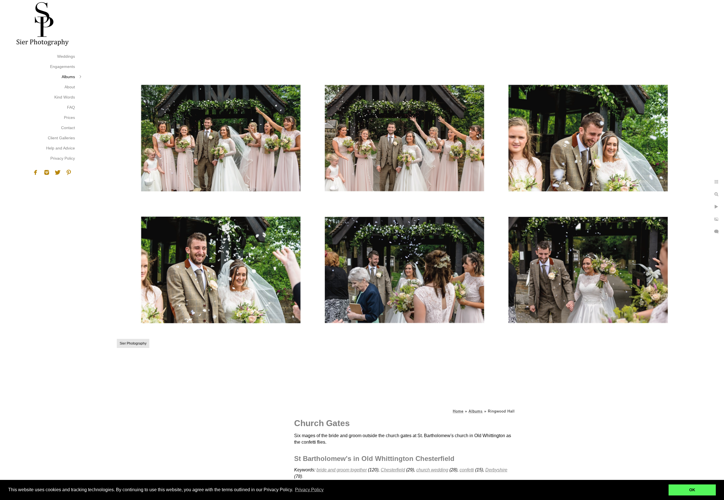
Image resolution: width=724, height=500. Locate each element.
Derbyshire (496, 469)
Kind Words (64, 97)
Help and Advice (60, 148)
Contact (68, 127)
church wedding (432, 469)
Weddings (66, 56)
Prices (69, 117)
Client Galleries (61, 138)
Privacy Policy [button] (309, 489)
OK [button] (692, 490)
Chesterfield (393, 469)
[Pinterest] (69, 172)
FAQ (71, 107)
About (69, 87)
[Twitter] (58, 172)
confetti (467, 469)
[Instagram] (46, 172)
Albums (68, 76)
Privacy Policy (62, 158)
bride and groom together (341, 469)
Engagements (62, 66)
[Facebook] (35, 172)
